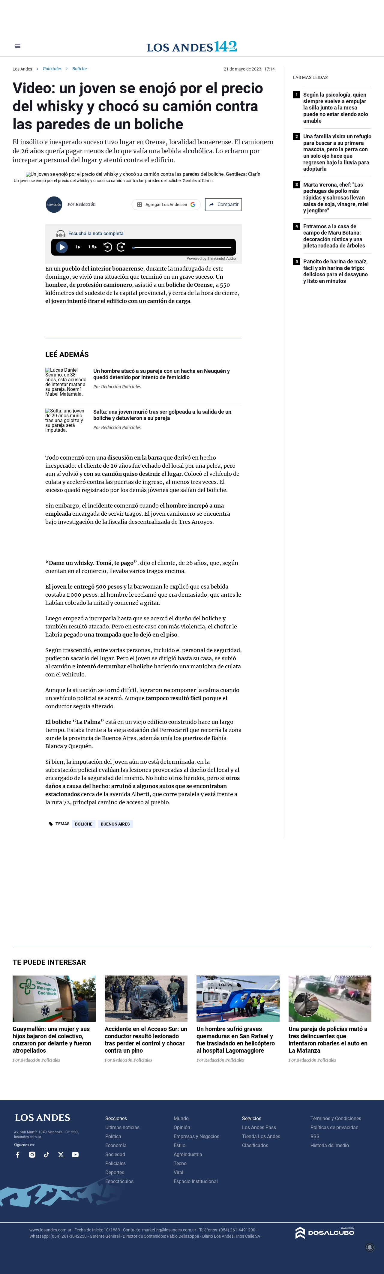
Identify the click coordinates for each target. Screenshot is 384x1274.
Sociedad (115, 1154)
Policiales (52, 68)
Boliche (83, 824)
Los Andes (22, 69)
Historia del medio (329, 1145)
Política (113, 1136)
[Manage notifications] (370, 1247)
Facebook (17, 1154)
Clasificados (255, 1145)
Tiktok (46, 1154)
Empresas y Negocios (196, 1136)
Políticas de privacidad (334, 1127)
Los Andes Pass (259, 1127)
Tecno (180, 1163)
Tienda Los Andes (261, 1136)
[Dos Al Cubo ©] (325, 1237)
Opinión (182, 1127)
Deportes (114, 1172)
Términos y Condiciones (335, 1118)
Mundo (181, 1118)
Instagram (32, 1154)
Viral (178, 1172)
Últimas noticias (122, 1127)
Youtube (75, 1154)
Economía (116, 1145)
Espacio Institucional (196, 1181)
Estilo (179, 1145)
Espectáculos (119, 1181)
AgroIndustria (188, 1154)
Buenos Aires (115, 824)
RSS (315, 1136)
